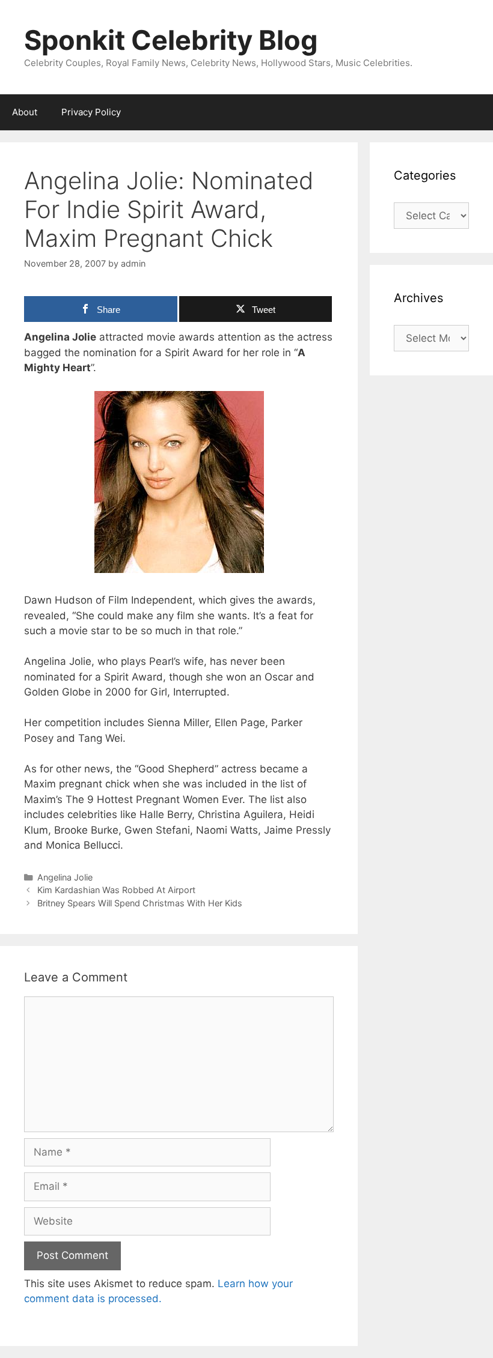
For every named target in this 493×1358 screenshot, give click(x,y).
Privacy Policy (91, 112)
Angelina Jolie (65, 877)
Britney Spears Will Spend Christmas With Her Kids (139, 903)
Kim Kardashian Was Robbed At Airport (116, 890)
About (24, 112)
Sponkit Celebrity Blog (171, 39)
